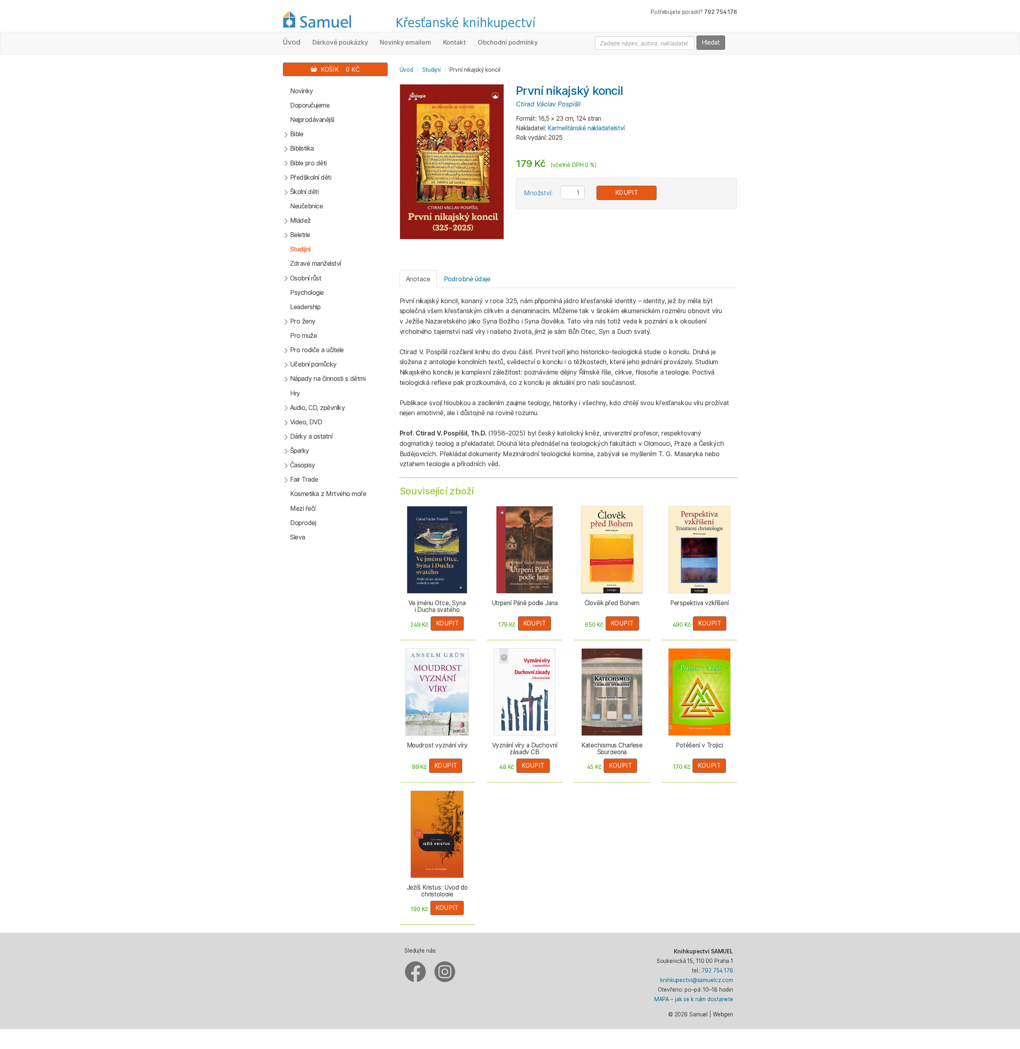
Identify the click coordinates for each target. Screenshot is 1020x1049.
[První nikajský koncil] (452, 161)
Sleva (297, 537)
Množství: (538, 193)
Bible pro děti (308, 163)
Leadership (305, 307)
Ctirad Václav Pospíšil (548, 104)
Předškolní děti (311, 177)
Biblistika (302, 148)
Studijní (300, 249)
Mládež (300, 220)
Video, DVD (306, 422)
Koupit (626, 192)
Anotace (418, 279)
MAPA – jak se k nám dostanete (693, 999)
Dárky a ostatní (311, 436)
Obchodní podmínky (508, 42)
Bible (297, 134)
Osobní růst (306, 278)
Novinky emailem (405, 42)
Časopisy (302, 465)
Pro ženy (303, 321)
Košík (338, 69)
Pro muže (303, 335)
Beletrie (300, 235)
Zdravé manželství (315, 263)
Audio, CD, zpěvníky (317, 408)
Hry (295, 393)
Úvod (291, 42)
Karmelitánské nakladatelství (585, 128)
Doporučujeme (310, 105)
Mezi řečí (303, 508)
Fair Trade (304, 479)
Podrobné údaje (467, 279)
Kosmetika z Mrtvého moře (328, 494)
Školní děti (304, 192)
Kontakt (454, 42)
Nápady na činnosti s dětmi (328, 378)
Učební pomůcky (313, 364)
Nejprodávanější (312, 120)
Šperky (299, 451)
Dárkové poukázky (340, 42)
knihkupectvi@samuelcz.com (696, 980)
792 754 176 (717, 970)
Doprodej (303, 523)
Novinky (301, 91)
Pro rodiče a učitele (317, 350)
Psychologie (307, 292)
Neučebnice (306, 206)
